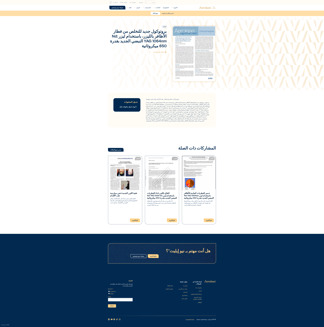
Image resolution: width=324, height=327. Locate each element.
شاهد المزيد (153, 256)
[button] (174, 7)
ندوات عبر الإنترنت (182, 289)
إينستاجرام (184, 295)
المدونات (185, 292)
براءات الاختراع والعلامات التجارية (197, 298)
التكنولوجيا (166, 7)
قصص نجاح (184, 298)
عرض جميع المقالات (115, 150)
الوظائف (200, 302)
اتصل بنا (115, 2)
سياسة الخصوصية (190, 319)
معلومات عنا (133, 2)
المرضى (141, 2)
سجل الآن (155, 13)
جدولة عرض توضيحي (117, 7)
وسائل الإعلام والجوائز (196, 294)
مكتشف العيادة (123, 2)
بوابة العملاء (170, 285)
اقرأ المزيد (209, 220)
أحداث (200, 291)
